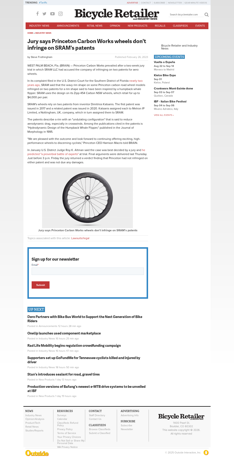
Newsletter (175, 2)
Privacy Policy (65, 429)
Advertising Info (130, 415)
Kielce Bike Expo (165, 75)
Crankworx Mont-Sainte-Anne (173, 88)
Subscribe (159, 2)
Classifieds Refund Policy (67, 424)
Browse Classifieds (99, 429)
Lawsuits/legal (80, 238)
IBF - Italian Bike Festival (170, 101)
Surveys (61, 415)
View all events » (164, 115)
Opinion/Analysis (34, 419)
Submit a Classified (99, 433)
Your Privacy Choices (69, 436)
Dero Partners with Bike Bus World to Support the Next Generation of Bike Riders (84, 318)
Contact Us (95, 419)
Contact (146, 2)
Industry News (39, 25)
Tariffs (43, 2)
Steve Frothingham (41, 57)
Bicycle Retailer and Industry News (179, 47)
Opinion (115, 25)
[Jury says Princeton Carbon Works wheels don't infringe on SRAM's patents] (87, 227)
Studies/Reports (34, 430)
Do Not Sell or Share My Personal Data (70, 442)
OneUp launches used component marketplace (64, 333)
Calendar (62, 419)
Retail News (94, 25)
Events (200, 25)
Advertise (132, 2)
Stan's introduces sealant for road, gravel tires (63, 374)
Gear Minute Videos (195, 2)
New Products (137, 25)
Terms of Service (66, 433)
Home (30, 33)
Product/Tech (32, 423)
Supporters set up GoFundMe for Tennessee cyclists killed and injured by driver (83, 359)
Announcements (68, 25)
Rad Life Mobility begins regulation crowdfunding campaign (74, 345)
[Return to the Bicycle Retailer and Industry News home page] (117, 19)
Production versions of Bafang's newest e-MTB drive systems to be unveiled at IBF (86, 388)
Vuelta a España (164, 62)
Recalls (160, 25)
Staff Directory (97, 415)
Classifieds (180, 25)
